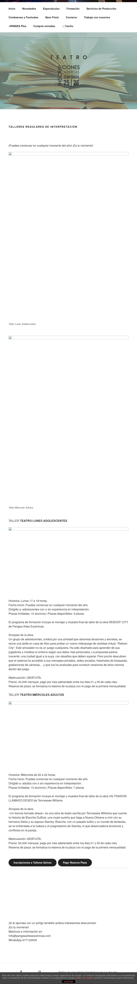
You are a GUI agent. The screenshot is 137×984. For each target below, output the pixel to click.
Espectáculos (51, 8)
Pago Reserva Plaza (75, 862)
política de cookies (84, 978)
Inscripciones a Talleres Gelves (33, 862)
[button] (11, 901)
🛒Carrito (67, 26)
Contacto (71, 17)
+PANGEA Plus (17, 26)
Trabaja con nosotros (97, 17)
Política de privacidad (71, 972)
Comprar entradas (44, 26)
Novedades (29, 8)
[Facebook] (14, 970)
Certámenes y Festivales (23, 17)
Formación (73, 8)
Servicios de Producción (101, 8)
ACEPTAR (68, 982)
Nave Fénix (52, 17)
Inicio (12, 8)
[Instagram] (33, 970)
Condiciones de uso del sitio (101, 972)
